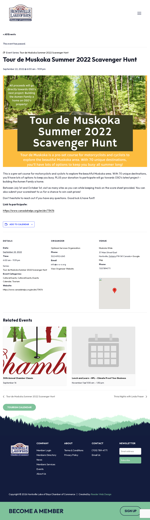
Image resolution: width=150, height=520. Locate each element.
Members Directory (46, 455)
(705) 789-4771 (99, 450)
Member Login (43, 450)
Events (40, 469)
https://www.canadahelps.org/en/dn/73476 (28, 210)
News (39, 459)
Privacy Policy (71, 455)
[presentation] (34, 350)
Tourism (16, 281)
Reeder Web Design (101, 494)
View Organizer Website (62, 268)
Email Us (96, 455)
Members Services (45, 464)
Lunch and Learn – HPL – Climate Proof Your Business (99, 378)
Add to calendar (19, 224)
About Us (41, 473)
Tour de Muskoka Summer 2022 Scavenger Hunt (25, 270)
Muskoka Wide (105, 248)
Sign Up (131, 511)
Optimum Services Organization (65, 248)
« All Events (9, 34)
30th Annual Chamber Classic (18, 378)
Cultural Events (10, 278)
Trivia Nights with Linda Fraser (129, 396)
